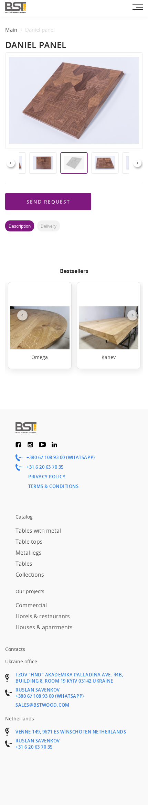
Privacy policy (46, 477)
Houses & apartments (44, 627)
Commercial (31, 605)
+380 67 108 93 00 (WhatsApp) (61, 457)
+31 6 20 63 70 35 (45, 467)
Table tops (29, 541)
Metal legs (28, 552)
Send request (48, 201)
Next (137, 163)
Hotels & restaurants (42, 616)
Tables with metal (38, 530)
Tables (23, 563)
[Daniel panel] (74, 101)
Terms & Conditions (53, 486)
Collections (29, 574)
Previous (11, 163)
